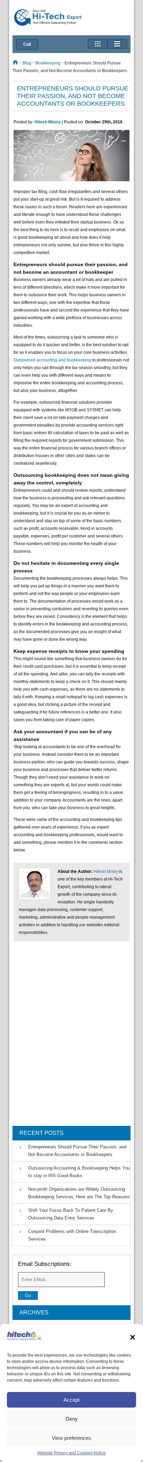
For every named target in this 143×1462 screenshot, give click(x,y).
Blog (27, 63)
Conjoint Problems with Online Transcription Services (72, 1235)
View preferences (71, 1438)
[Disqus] (71, 1036)
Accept (71, 1400)
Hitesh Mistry (47, 122)
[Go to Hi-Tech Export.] (15, 63)
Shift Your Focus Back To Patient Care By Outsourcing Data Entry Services (70, 1214)
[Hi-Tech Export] (48, 18)
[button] (132, 1337)
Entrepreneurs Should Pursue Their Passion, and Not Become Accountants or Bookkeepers (77, 1150)
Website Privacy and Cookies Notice (71, 1453)
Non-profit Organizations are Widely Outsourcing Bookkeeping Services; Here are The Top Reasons (79, 1193)
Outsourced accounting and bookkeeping (52, 360)
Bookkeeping (47, 63)
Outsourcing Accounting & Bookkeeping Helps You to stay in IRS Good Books (79, 1171)
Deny (72, 1419)
